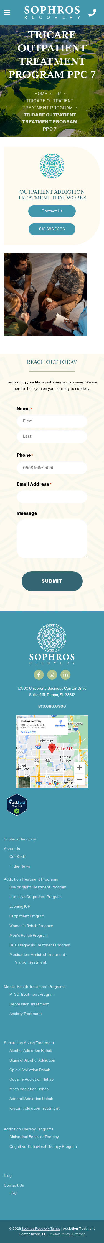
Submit (52, 581)
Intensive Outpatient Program (35, 896)
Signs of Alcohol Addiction (32, 1060)
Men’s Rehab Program (28, 935)
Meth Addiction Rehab (29, 1088)
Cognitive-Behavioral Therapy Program (43, 1146)
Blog (8, 1175)
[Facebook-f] (39, 675)
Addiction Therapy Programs (29, 1129)
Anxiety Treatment (25, 1013)
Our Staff (17, 856)
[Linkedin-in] (65, 675)
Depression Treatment (29, 1003)
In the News (19, 866)
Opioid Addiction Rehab (29, 1069)
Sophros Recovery (20, 839)
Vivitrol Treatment (31, 962)
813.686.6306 (52, 706)
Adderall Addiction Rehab (31, 1098)
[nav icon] (7, 12)
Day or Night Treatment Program (37, 886)
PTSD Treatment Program (32, 994)
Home (40, 94)
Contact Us (14, 1185)
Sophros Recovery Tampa (41, 1228)
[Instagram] (52, 675)
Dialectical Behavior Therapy (34, 1136)
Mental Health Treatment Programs (34, 986)
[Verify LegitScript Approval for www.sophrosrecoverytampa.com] (17, 814)
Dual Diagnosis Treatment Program (39, 945)
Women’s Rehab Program (31, 925)
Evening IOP (19, 906)
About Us (12, 848)
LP (58, 94)
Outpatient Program (27, 916)
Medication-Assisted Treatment (37, 954)
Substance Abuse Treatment (29, 1042)
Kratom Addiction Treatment (34, 1108)
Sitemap (78, 1234)
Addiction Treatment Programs (31, 879)
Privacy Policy (60, 1234)
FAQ (13, 1192)
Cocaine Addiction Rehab (31, 1079)
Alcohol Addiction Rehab (30, 1050)
